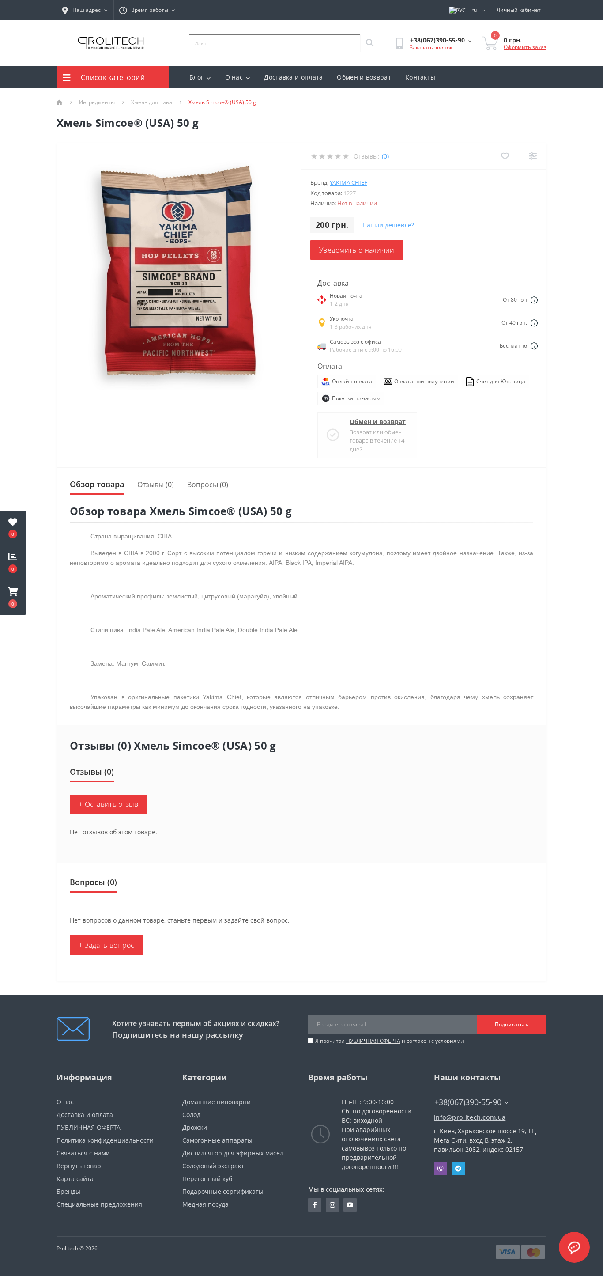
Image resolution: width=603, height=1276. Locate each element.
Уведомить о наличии (357, 250)
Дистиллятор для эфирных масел (232, 1153)
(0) (385, 156)
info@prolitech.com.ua (469, 1117)
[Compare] (532, 156)
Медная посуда (205, 1204)
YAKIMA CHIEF (348, 182)
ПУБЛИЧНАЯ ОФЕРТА (373, 1041)
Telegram (458, 1168)
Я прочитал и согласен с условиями (389, 1041)
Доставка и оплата (293, 77)
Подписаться (512, 1024)
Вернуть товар (79, 1166)
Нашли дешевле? (388, 225)
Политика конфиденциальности (105, 1140)
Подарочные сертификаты (223, 1191)
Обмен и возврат (364, 77)
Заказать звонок (431, 47)
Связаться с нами (83, 1153)
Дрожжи (194, 1127)
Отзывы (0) (155, 484)
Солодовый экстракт (213, 1166)
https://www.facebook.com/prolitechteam (314, 1205)
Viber (440, 1168)
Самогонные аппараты (217, 1140)
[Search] (369, 43)
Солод (191, 1114)
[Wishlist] (505, 156)
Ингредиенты (97, 102)
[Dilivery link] (534, 299)
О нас (234, 77)
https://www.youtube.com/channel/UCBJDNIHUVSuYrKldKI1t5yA (350, 1205)
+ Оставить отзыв (109, 804)
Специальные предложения (99, 1204)
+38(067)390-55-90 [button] (467, 1102)
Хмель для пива (151, 102)
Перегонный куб (207, 1178)
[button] (13, 597)
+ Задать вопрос (107, 945)
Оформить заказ (525, 47)
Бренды (68, 1191)
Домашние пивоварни (216, 1102)
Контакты (420, 77)
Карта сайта (75, 1178)
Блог (196, 77)
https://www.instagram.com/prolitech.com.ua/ (332, 1205)
